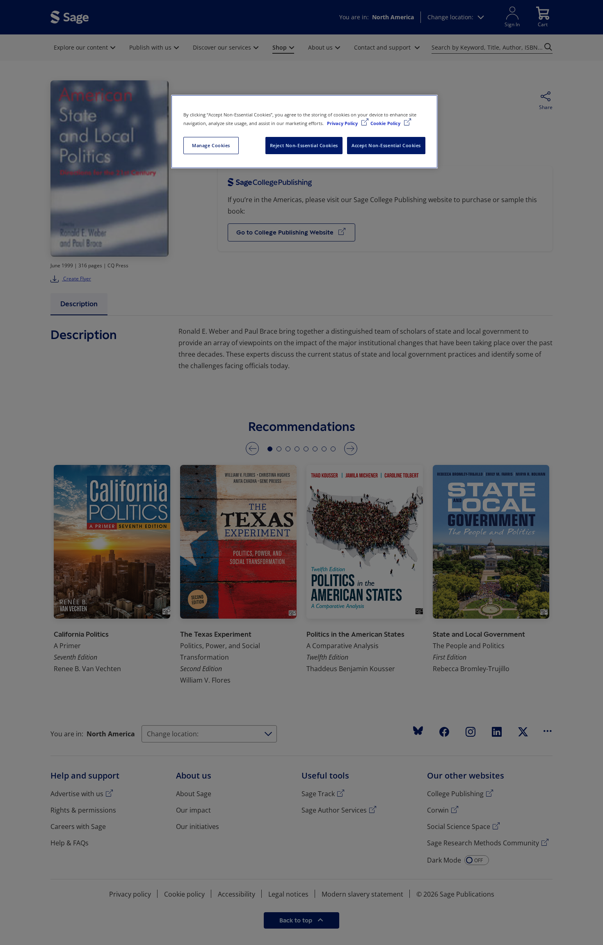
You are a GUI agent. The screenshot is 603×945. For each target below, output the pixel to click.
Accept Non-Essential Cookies (386, 145)
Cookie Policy (386, 123)
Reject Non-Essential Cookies (304, 145)
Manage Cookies (211, 145)
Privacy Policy (343, 123)
